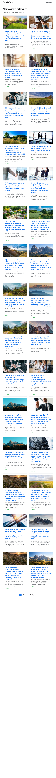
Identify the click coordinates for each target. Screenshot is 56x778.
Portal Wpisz (8, 2)
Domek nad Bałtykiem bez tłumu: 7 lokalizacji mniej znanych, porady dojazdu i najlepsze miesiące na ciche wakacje (14, 73)
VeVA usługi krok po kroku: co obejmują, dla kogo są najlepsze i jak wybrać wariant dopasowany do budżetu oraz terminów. (15, 186)
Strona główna (49, 2)
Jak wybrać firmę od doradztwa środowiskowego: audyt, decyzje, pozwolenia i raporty (41, 148)
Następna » (33, 594)
